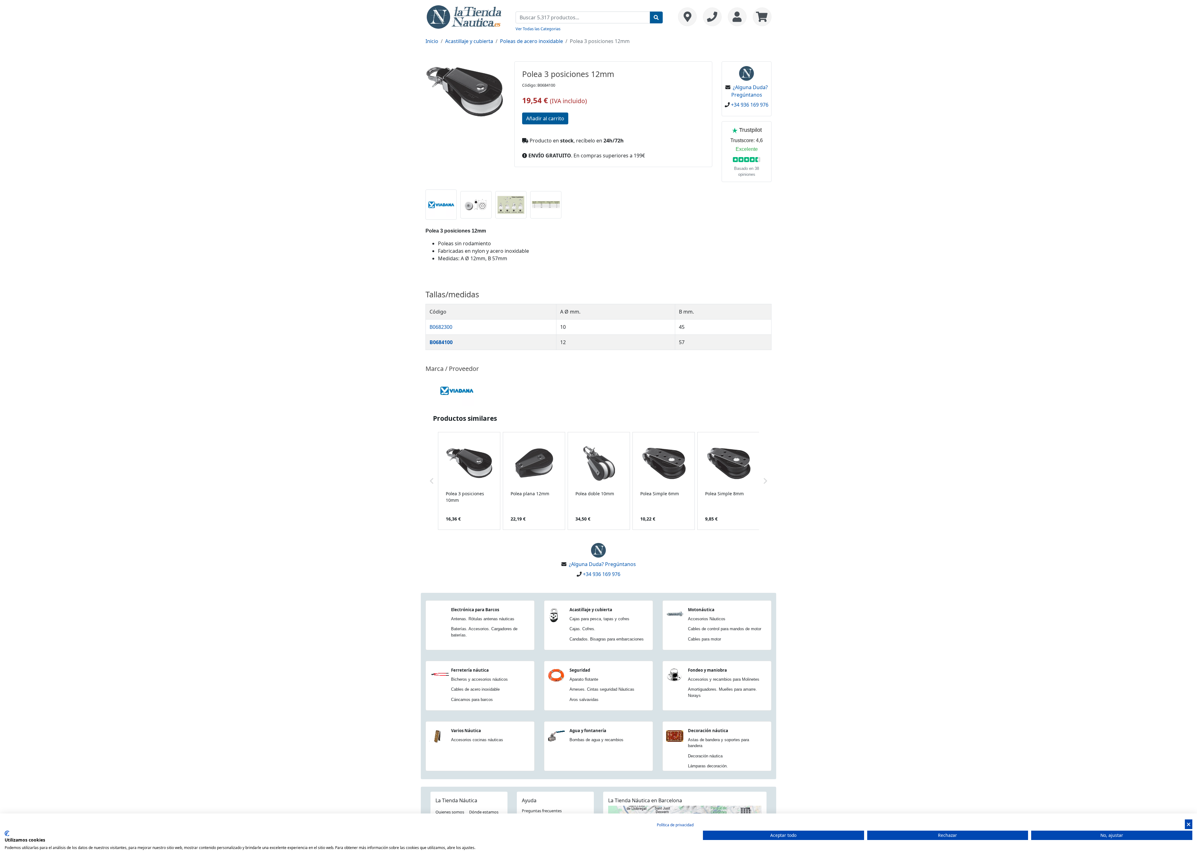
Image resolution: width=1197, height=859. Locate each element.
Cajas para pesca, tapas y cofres (599, 619)
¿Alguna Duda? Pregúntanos (602, 564)
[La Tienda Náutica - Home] (464, 16)
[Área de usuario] (737, 16)
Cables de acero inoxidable (475, 689)
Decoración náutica (708, 730)
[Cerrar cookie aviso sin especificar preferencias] (1188, 824)
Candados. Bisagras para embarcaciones (607, 639)
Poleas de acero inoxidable (531, 41)
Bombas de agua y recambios (596, 739)
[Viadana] (456, 389)
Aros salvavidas (584, 699)
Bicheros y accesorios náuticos (479, 679)
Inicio (431, 41)
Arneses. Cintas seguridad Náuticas (602, 689)
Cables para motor (704, 639)
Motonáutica (701, 609)
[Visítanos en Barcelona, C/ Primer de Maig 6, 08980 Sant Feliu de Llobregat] (687, 16)
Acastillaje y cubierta (469, 41)
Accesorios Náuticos (706, 619)
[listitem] (469, 481)
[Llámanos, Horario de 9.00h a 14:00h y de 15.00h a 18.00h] (712, 16)
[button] (431, 481)
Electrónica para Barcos (475, 609)
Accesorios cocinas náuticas (477, 739)
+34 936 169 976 (749, 104)
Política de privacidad (675, 825)
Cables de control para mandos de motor (724, 628)
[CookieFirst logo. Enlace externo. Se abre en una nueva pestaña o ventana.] (7, 833)
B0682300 (441, 327)
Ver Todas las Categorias (538, 28)
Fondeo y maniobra (707, 670)
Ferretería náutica (470, 670)
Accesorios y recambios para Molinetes (723, 679)
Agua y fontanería (588, 730)
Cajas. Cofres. (582, 628)
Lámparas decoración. (708, 766)
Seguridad (580, 670)
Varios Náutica (466, 730)
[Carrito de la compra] (761, 16)
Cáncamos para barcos (472, 699)
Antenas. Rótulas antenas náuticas (482, 619)
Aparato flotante (584, 679)
